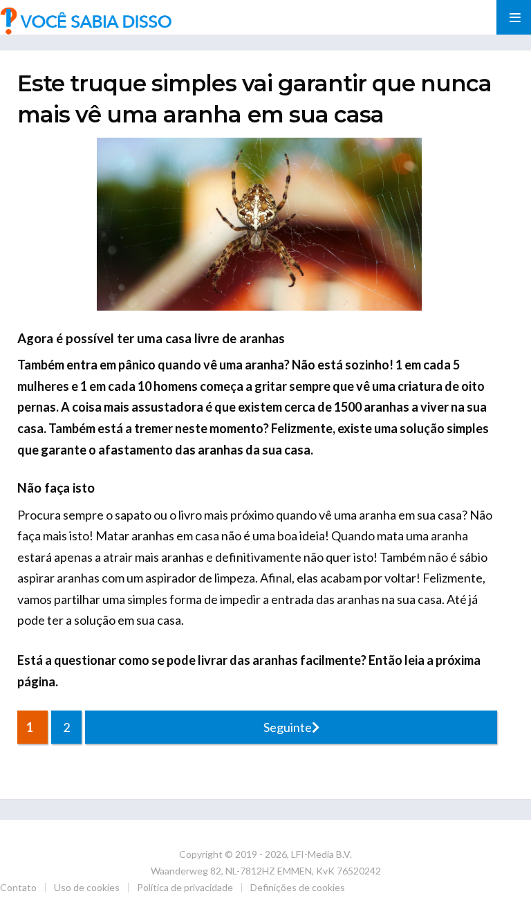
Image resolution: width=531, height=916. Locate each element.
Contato (18, 887)
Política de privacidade (185, 887)
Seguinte (287, 727)
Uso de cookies (87, 887)
